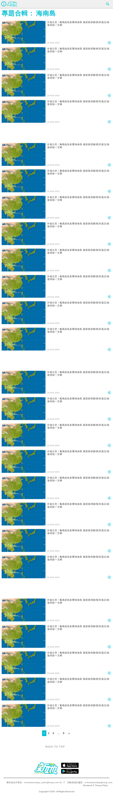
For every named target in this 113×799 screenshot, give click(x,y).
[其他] (109, 44)
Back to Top (55, 746)
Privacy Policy (101, 785)
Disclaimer (88, 785)
